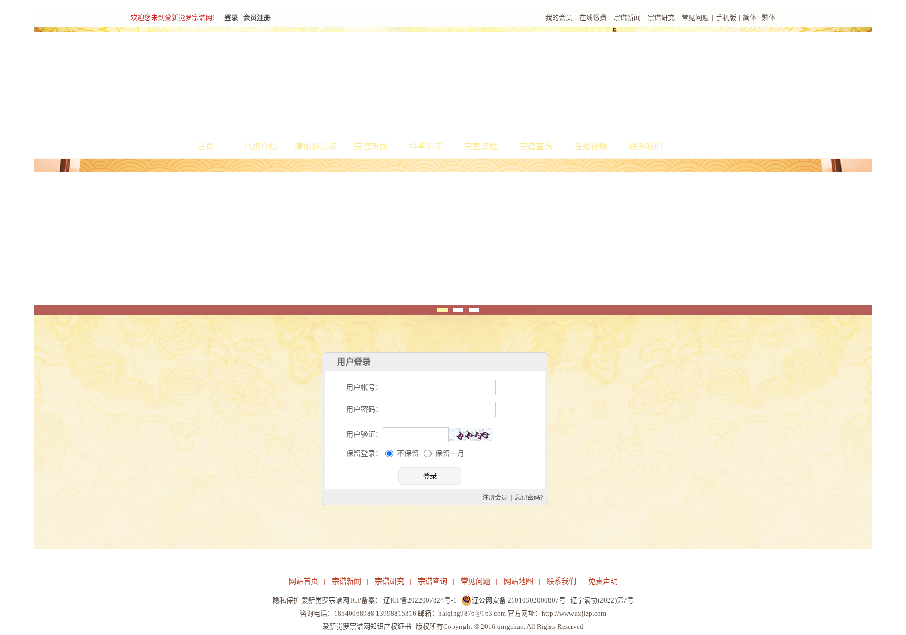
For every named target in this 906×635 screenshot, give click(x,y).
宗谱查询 (536, 146)
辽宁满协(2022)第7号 (602, 600)
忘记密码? (529, 497)
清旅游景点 (316, 146)
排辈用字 (426, 146)
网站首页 (303, 581)
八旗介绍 (260, 146)
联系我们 (646, 146)
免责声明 (603, 581)
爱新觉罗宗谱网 (325, 600)
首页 (205, 146)
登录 (231, 17)
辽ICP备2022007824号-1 (420, 600)
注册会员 (495, 497)
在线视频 (591, 146)
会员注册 (257, 17)
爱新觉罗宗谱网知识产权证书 (366, 626)
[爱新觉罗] (322, 81)
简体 (750, 17)
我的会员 (559, 17)
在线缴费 (593, 17)
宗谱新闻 (627, 17)
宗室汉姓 (481, 146)
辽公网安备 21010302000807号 (519, 600)
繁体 (768, 17)
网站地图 (518, 581)
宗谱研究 (661, 17)
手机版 (726, 17)
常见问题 (695, 17)
